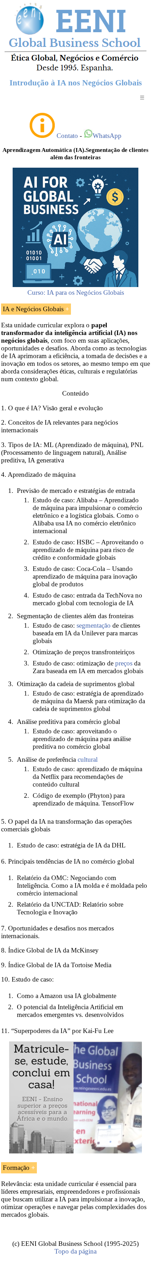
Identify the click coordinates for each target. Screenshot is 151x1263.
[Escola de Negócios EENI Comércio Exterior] (75, 71)
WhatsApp (107, 135)
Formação (16, 1167)
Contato (67, 135)
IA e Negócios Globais (33, 309)
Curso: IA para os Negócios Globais (75, 292)
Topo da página (75, 1251)
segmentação (94, 625)
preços (123, 663)
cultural (88, 759)
